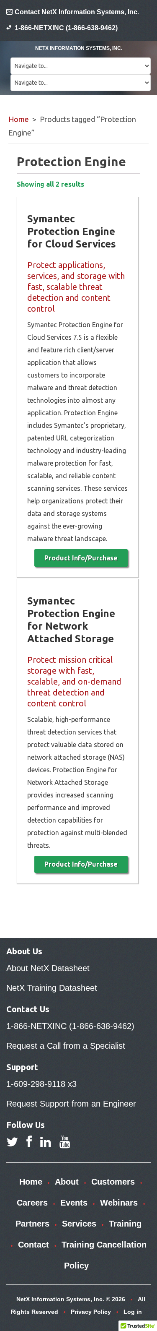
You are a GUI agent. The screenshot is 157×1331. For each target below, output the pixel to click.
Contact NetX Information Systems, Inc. (77, 12)
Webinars (119, 1202)
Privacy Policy (91, 1311)
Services (79, 1223)
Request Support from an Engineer (71, 1103)
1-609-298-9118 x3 (41, 1084)
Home (18, 119)
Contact (33, 1244)
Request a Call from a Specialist (65, 1045)
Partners (32, 1223)
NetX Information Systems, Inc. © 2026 (70, 1299)
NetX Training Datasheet (51, 987)
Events (74, 1202)
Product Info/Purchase (81, 558)
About (67, 1181)
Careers (32, 1202)
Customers (113, 1181)
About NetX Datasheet (48, 968)
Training (125, 1223)
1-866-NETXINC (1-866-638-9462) (66, 27)
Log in (133, 1311)
